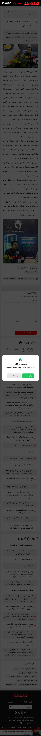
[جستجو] (15, 3)
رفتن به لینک (28, 376)
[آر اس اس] (11, 3)
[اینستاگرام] (8, 3)
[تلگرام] (3, 3)
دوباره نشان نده (14, 376)
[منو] (19, 4)
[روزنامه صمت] (31, 3)
